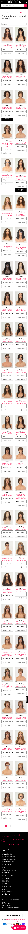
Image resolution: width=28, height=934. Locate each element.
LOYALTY (4, 902)
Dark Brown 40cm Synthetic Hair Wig (21, 340)
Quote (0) (26, 699)
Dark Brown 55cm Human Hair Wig (7, 46)
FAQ (3, 869)
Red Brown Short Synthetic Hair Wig (7, 779)
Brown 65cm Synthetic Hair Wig (7, 622)
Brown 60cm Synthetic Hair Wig (21, 309)
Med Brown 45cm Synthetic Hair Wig (21, 528)
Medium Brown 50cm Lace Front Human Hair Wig (20, 214)
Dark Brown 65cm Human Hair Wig (21, 46)
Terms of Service (6, 881)
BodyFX (8, 919)
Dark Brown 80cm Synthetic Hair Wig (7, 77)
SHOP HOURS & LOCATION (9, 870)
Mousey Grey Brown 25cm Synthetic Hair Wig (20, 811)
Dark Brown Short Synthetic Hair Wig (7, 559)
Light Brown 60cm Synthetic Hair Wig (21, 779)
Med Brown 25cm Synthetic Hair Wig (21, 107)
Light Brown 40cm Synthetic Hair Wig (21, 717)
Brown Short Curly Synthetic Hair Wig (21, 142)
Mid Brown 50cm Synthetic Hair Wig (7, 340)
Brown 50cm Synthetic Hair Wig (7, 494)
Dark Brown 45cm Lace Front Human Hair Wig (21, 247)
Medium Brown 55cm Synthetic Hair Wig (20, 654)
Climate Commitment (7, 891)
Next (17, 826)
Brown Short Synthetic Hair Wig (7, 371)
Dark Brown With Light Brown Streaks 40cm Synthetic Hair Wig (7, 144)
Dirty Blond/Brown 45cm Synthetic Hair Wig (7, 686)
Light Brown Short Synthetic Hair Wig (21, 685)
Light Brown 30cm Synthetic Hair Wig (7, 717)
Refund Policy (5, 880)
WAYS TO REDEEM (6, 905)
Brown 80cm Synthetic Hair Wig (21, 559)
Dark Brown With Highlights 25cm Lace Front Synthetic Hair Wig (21, 496)
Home (4, 12)
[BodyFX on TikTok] (7, 894)
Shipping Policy (5, 883)
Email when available (7, 119)
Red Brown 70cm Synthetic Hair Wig (21, 77)
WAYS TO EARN (6, 903)
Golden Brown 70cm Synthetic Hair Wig (20, 748)
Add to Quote (7, 54)
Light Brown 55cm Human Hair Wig (7, 214)
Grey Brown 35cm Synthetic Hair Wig (7, 176)
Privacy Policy (5, 878)
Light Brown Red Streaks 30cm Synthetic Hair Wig (7, 654)
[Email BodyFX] (2, 894)
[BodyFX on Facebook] (4, 894)
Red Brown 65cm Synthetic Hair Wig (21, 433)
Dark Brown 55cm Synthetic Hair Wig (21, 590)
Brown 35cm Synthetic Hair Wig (21, 464)
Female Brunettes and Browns (17, 12)
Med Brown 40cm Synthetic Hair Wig (7, 402)
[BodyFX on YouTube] (9, 894)
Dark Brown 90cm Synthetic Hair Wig (21, 279)
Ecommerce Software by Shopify (14, 921)
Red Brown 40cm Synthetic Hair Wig (7, 748)
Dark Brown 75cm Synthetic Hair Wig (7, 279)
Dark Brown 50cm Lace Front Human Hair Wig (21, 178)
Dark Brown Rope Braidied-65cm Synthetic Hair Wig (7, 591)
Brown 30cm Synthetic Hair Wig (21, 371)
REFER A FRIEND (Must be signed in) (11, 907)
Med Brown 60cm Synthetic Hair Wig (7, 433)
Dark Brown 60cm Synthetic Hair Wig (7, 309)
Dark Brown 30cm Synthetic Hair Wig (7, 107)
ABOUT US (4, 867)
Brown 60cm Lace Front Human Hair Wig (7, 246)
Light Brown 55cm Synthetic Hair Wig (21, 622)
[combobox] (12, 5)
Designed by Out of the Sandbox (18, 919)
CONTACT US (5, 872)
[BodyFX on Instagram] (6, 894)
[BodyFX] (14, 2)
